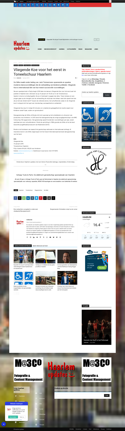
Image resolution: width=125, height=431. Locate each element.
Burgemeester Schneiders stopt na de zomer (63, 209)
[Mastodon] (63, 5)
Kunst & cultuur (35, 65)
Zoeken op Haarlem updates (90, 92)
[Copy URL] (53, 198)
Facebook (22, 396)
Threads (102, 79)
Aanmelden (13, 417)
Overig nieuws (27, 65)
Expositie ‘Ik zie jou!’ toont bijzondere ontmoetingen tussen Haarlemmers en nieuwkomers (23, 266)
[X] (46, 5)
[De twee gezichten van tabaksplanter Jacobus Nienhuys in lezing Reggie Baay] (67, 256)
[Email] (45, 198)
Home (15, 62)
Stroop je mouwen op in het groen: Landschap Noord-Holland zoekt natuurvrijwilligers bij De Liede (45, 288)
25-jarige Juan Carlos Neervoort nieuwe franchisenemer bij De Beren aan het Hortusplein (66, 288)
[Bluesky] (58, 5)
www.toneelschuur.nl (25, 151)
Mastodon (22, 422)
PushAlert (20, 419)
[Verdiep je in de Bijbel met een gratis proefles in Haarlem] (45, 256)
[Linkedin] (24, 5)
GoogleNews (99, 81)
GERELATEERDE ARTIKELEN (23, 246)
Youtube (41, 419)
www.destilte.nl (19, 153)
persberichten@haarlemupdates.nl (98, 73)
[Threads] (67, 5)
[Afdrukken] (49, 198)
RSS (40, 403)
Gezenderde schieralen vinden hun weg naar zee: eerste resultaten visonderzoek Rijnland (96, 135)
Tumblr (41, 409)
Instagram (22, 401)
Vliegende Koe (38, 190)
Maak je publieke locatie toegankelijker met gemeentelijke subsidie (22, 288)
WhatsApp (95, 79)
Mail (40, 393)
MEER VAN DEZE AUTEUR (40, 246)
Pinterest (105, 83)
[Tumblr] (41, 5)
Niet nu (22, 417)
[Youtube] (54, 5)
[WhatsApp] (50, 5)
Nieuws (20, 62)
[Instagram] (20, 5)
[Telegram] (36, 198)
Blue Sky (91, 81)
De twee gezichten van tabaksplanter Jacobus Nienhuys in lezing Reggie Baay (67, 266)
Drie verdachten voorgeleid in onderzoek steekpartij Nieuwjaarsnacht (26, 210)
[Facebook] (15, 5)
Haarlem (21, 65)
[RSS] (37, 5)
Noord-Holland (88, 129)
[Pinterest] (33, 5)
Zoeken (107, 95)
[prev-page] (15, 293)
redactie (19, 78)
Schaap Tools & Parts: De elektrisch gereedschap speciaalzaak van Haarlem (45, 175)
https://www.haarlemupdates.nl (33, 222)
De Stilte (46, 190)
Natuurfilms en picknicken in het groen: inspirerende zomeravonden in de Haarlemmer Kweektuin (96, 338)
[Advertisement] (62, 20)
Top (85, 333)
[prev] (95, 39)
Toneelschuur (29, 190)
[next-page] (18, 293)
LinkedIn (91, 83)
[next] (98, 39)
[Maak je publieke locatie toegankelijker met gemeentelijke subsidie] (24, 278)
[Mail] (28, 5)
